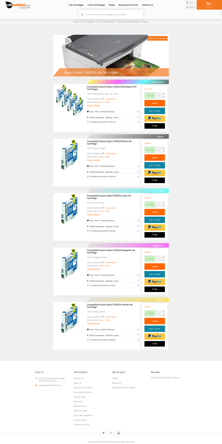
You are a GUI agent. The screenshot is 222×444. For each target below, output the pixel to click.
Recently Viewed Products (123, 387)
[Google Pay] (154, 126)
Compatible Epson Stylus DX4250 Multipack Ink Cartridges (111, 88)
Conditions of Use (81, 424)
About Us (78, 383)
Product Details (93, 105)
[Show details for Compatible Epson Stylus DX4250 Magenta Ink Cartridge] (69, 264)
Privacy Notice (80, 420)
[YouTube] (119, 433)
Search (82, 14)
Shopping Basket (209, 5)
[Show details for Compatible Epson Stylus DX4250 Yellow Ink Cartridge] (69, 318)
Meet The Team (80, 411)
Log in (191, 2)
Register (191, 7)
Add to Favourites (157, 38)
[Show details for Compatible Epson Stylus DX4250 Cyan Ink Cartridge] (69, 209)
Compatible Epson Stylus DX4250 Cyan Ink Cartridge (109, 196)
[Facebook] (111, 433)
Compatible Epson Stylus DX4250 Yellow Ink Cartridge (109, 305)
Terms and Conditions (83, 415)
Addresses (116, 383)
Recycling (78, 401)
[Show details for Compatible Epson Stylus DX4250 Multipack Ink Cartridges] (69, 100)
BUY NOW (154, 111)
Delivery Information (83, 387)
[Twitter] (103, 433)
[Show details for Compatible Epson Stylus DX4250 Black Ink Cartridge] (69, 155)
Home (76, 22)
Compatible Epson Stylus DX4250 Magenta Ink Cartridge (111, 251)
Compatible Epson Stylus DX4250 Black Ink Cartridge (109, 142)
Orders (115, 378)
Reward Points (80, 406)
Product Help (79, 397)
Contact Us (78, 378)
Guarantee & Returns (83, 392)
